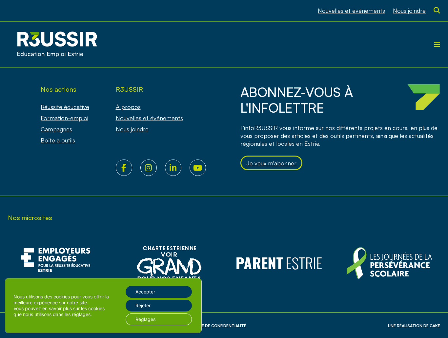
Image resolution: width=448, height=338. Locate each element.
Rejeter (143, 305)
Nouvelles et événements (351, 10)
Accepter (145, 291)
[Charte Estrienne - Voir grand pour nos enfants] (389, 263)
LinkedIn (177, 168)
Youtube (202, 168)
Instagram (152, 168)
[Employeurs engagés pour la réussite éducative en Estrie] (59, 263)
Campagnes (56, 129)
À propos (128, 106)
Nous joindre (409, 10)
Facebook (128, 168)
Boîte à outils (58, 140)
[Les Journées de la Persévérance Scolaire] (169, 263)
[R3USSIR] (57, 44)
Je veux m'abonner (271, 163)
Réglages (145, 319)
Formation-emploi (64, 118)
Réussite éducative (65, 106)
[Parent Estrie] (279, 263)
